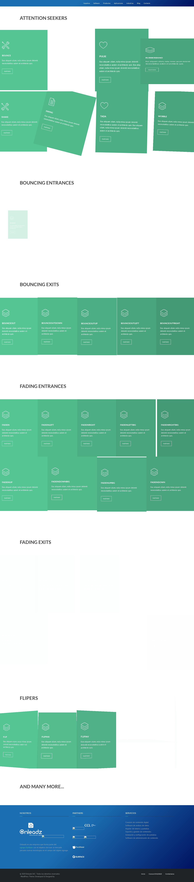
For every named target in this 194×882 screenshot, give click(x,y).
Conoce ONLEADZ (155, 874)
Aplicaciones (118, 3)
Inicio (143, 874)
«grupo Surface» (26, 847)
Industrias (129, 3)
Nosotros (86, 3)
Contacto (147, 3)
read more (7, 72)
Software (96, 3)
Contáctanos (169, 874)
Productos (106, 3)
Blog (138, 3)
